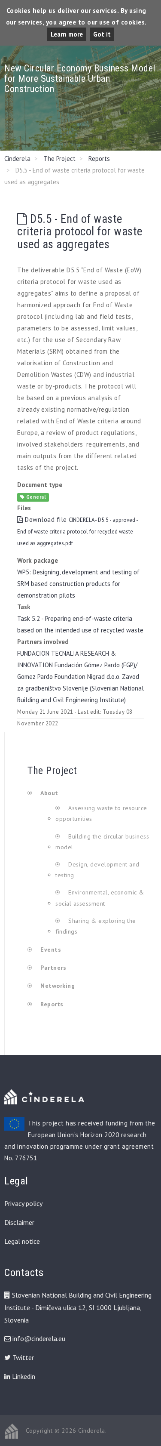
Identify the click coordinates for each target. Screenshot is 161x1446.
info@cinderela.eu (38, 1338)
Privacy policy (23, 1203)
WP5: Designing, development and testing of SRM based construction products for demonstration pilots (78, 583)
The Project (59, 158)
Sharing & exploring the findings (95, 926)
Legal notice (22, 1241)
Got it (102, 34)
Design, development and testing (97, 869)
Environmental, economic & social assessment (99, 897)
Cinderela (17, 158)
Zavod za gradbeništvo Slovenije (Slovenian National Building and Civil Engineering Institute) (80, 688)
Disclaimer (19, 1222)
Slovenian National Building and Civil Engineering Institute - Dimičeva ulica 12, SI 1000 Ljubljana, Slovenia (78, 1307)
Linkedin (22, 1376)
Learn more (67, 34)
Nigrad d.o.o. (103, 676)
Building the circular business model (102, 841)
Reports (99, 158)
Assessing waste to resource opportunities (101, 813)
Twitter (22, 1357)
